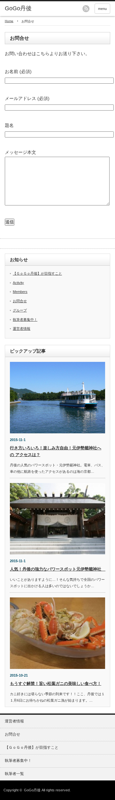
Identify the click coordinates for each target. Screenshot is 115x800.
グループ (20, 310)
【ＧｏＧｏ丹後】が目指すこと (37, 273)
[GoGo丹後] (28, 8)
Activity (18, 283)
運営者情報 (21, 328)
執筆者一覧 (14, 773)
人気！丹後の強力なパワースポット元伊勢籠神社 (57, 569)
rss (85, 8)
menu (102, 9)
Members (20, 292)
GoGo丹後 (32, 790)
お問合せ (20, 301)
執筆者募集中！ (25, 319)
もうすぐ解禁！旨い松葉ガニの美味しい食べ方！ (55, 683)
